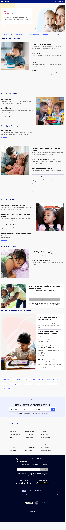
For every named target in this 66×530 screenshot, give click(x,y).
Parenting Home (44, 440)
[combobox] (20, 409)
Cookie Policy (13, 494)
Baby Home (27, 440)
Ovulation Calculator (29, 431)
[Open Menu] (2, 1)
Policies (24, 490)
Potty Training (29, 384)
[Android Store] (46, 483)
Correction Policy (38, 494)
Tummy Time (16, 379)
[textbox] (20, 409)
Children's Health (45, 434)
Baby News (27, 444)
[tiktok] (25, 483)
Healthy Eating (5, 379)
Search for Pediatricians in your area (32, 402)
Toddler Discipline (6, 388)
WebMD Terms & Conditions (45, 303)
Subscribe (44, 299)
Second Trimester (13, 444)
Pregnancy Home (12, 428)
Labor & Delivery (12, 450)
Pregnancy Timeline (29, 434)
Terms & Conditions (37, 473)
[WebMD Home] (7, 1)
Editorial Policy (21, 494)
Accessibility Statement (55, 494)
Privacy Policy (52, 303)
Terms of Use (46, 494)
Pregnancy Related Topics (30, 437)
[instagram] (22, 483)
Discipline (26, 379)
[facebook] (17, 483)
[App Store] (39, 483)
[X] (19, 483)
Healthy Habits (55, 34)
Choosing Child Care (52, 384)
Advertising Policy (29, 494)
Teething (4, 384)
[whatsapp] (30, 483)
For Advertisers (37, 490)
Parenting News (44, 444)
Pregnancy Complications (30, 428)
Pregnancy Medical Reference (15, 434)
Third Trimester (12, 447)
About (30, 490)
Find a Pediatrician (45, 447)
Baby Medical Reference (30, 447)
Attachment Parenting (52, 379)
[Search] (63, 1)
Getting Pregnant (12, 437)
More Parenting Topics (46, 450)
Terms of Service (43, 475)
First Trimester (12, 440)
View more (35, 77)
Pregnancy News (12, 431)
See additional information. (55, 507)
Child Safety (45, 34)
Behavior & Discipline (34, 34)
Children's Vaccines (45, 437)
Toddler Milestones (7, 34)
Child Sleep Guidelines (15, 384)
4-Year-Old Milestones (38, 379)
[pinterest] (27, 483)
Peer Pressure (39, 384)
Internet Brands (17, 507)
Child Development (20, 34)
